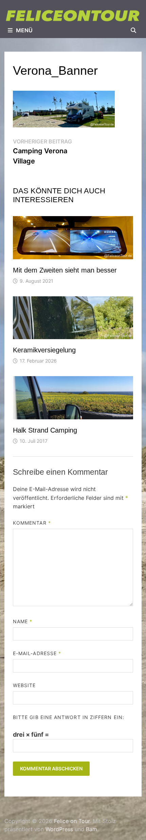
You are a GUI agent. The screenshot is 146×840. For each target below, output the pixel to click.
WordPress (59, 829)
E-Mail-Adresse (37, 653)
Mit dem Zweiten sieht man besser (65, 270)
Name (22, 621)
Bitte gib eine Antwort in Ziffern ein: (68, 717)
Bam (91, 829)
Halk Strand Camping (45, 430)
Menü (24, 30)
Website (24, 685)
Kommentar (32, 523)
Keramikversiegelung (44, 350)
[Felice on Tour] (73, 15)
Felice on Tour (72, 821)
